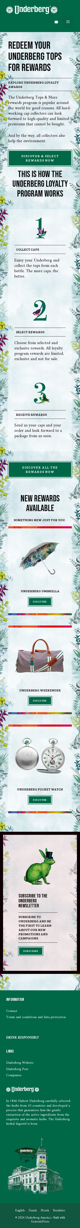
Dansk (33, 1210)
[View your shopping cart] (56, 22)
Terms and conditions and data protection (36, 1017)
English (20, 1210)
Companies (14, 1075)
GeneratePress (40, 1222)
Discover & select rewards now (40, 158)
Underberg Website (20, 1063)
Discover (40, 601)
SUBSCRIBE (30, 951)
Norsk (45, 1210)
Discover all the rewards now (40, 469)
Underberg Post (17, 1069)
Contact (11, 1011)
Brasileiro (59, 1210)
